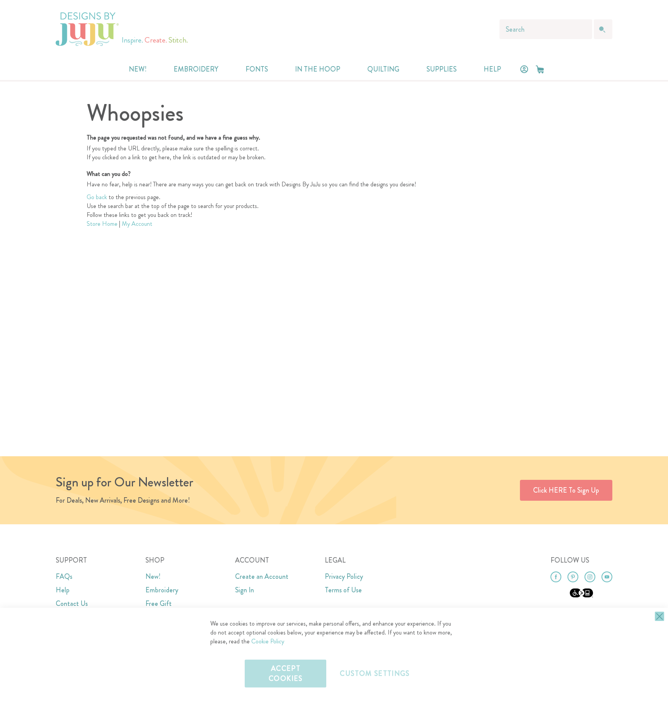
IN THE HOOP (317, 69)
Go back (97, 197)
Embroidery (161, 590)
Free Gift (158, 604)
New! (152, 576)
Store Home (102, 223)
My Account (137, 223)
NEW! (138, 69)
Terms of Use (343, 590)
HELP (492, 69)
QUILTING (383, 69)
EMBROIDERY (196, 69)
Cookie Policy (267, 641)
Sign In (244, 590)
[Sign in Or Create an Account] (524, 69)
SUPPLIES (441, 69)
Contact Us (72, 604)
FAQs (64, 576)
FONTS (256, 69)
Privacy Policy (344, 576)
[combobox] (545, 29)
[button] (540, 69)
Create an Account (261, 576)
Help (63, 590)
